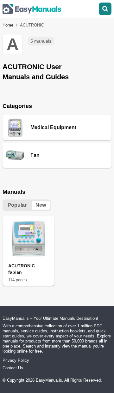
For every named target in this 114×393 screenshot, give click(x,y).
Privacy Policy (16, 360)
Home (8, 25)
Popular (17, 205)
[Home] (32, 9)
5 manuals (40, 41)
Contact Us (13, 368)
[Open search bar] (105, 9)
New (40, 205)
